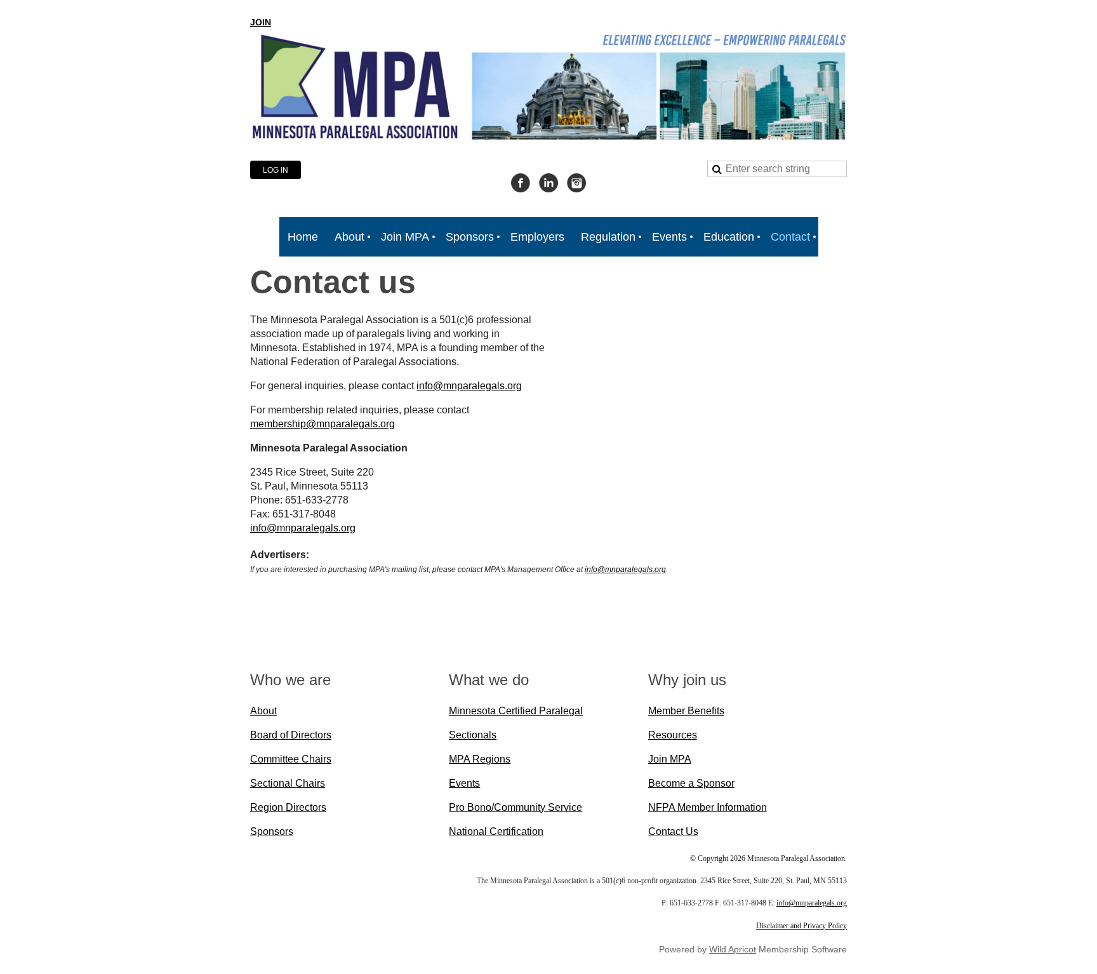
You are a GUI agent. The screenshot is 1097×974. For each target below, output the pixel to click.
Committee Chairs (290, 759)
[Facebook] (520, 182)
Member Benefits (686, 710)
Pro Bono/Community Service (515, 807)
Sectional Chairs (287, 783)
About (263, 710)
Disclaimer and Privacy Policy (801, 925)
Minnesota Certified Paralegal (516, 710)
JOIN (260, 22)
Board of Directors (290, 735)
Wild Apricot (732, 949)
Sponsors (271, 831)
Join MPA (669, 759)
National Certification (496, 831)
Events (464, 783)
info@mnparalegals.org (469, 385)
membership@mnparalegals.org (322, 423)
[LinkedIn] (548, 182)
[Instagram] (576, 182)
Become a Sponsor (691, 783)
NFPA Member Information (707, 807)
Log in (275, 170)
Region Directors (288, 807)
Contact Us (673, 831)
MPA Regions (479, 759)
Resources (672, 735)
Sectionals (472, 735)
